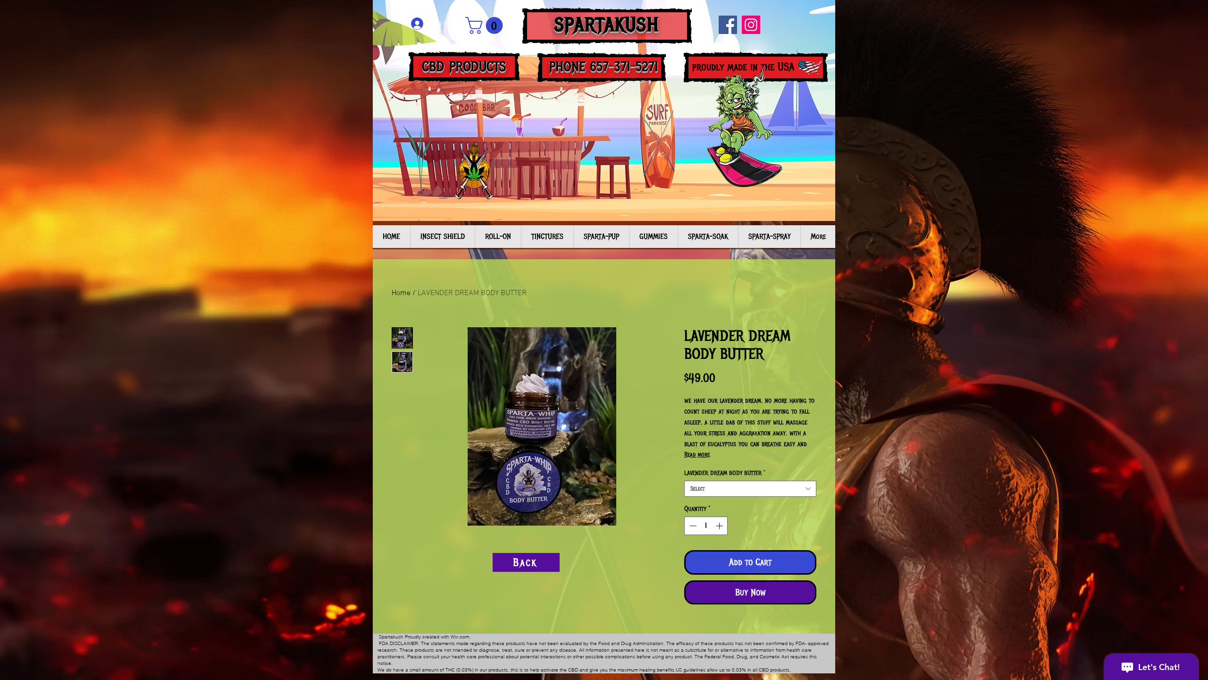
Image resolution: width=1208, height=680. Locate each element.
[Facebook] (728, 25)
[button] (486, 25)
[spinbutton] (706, 526)
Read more (697, 454)
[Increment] (720, 526)
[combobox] (750, 489)
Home (401, 293)
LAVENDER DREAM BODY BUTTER (724, 473)
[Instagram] (751, 25)
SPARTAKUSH (607, 25)
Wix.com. (460, 637)
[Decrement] (692, 526)
